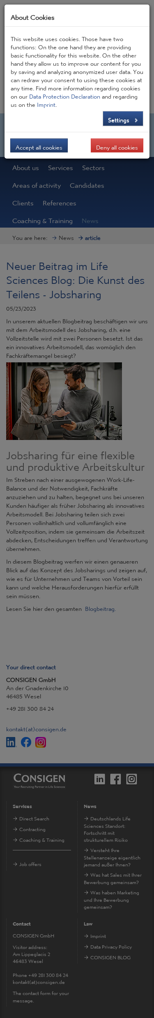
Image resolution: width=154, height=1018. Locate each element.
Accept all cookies (39, 145)
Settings (119, 117)
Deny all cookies (117, 145)
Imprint (46, 102)
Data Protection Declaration (64, 94)
